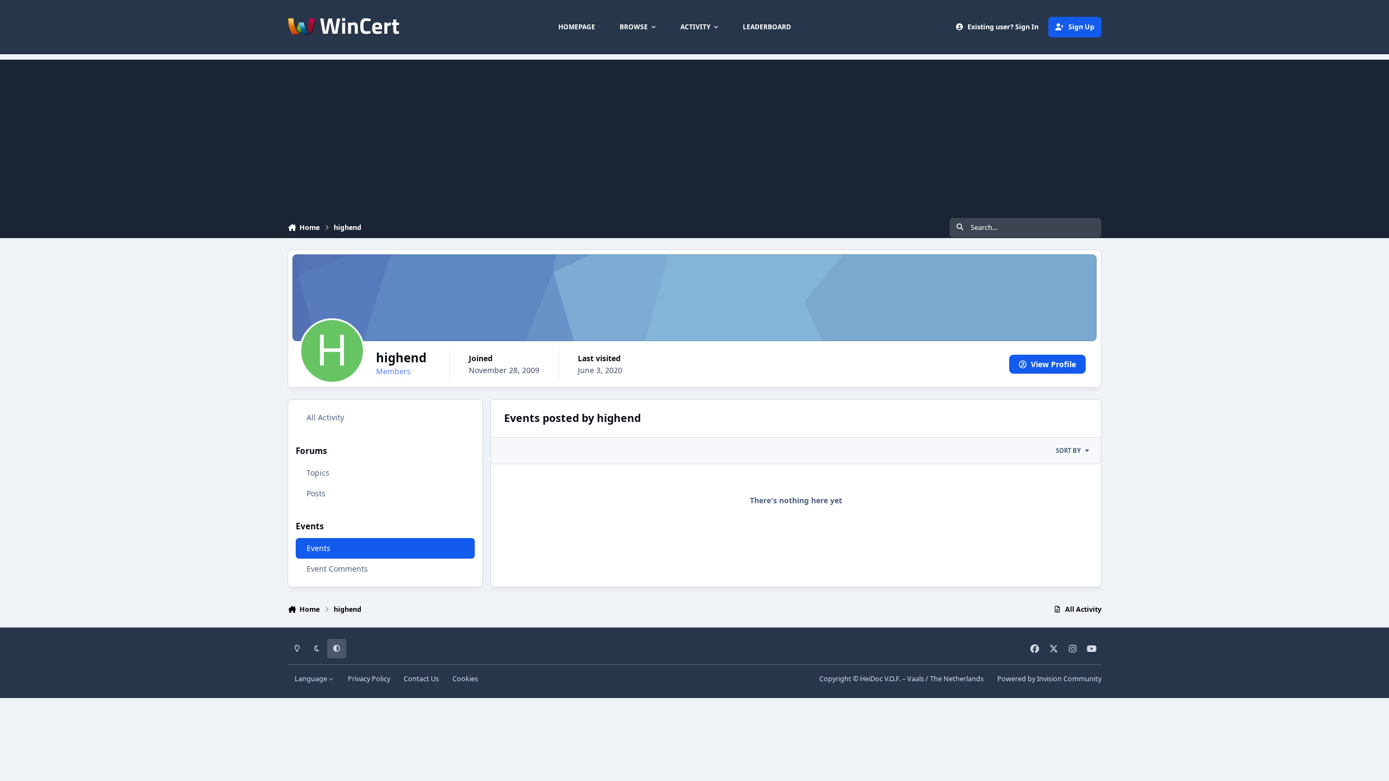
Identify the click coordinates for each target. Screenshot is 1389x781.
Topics (318, 473)
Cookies (465, 678)
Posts (316, 493)
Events (318, 548)
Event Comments (337, 569)
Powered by (1049, 678)
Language (312, 678)
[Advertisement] (694, 136)
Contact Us (421, 678)
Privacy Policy (369, 678)
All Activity (325, 417)
